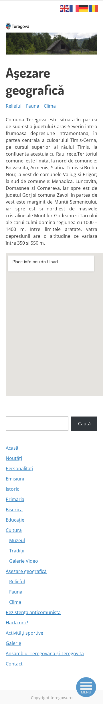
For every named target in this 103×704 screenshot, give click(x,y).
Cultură (14, 530)
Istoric (12, 489)
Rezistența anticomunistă (33, 612)
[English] (65, 8)
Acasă (12, 448)
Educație (15, 520)
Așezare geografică (26, 571)
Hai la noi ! (17, 622)
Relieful (13, 106)
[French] (74, 8)
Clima (50, 106)
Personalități (19, 468)
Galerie (13, 643)
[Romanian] (94, 8)
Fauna (32, 106)
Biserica (14, 509)
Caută (84, 424)
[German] (84, 8)
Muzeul (17, 540)
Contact (14, 664)
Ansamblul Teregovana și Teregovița (45, 653)
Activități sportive (24, 633)
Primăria (15, 499)
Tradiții (16, 551)
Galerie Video (23, 561)
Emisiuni (15, 479)
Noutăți (14, 458)
